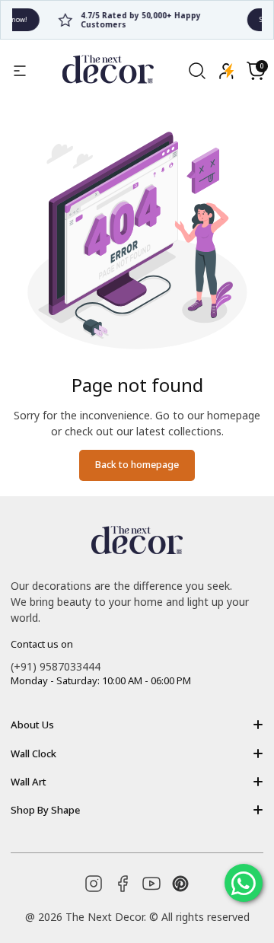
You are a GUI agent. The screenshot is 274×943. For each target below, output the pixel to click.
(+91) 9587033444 (55, 666)
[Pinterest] (180, 884)
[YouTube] (151, 884)
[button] (256, 71)
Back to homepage (137, 464)
